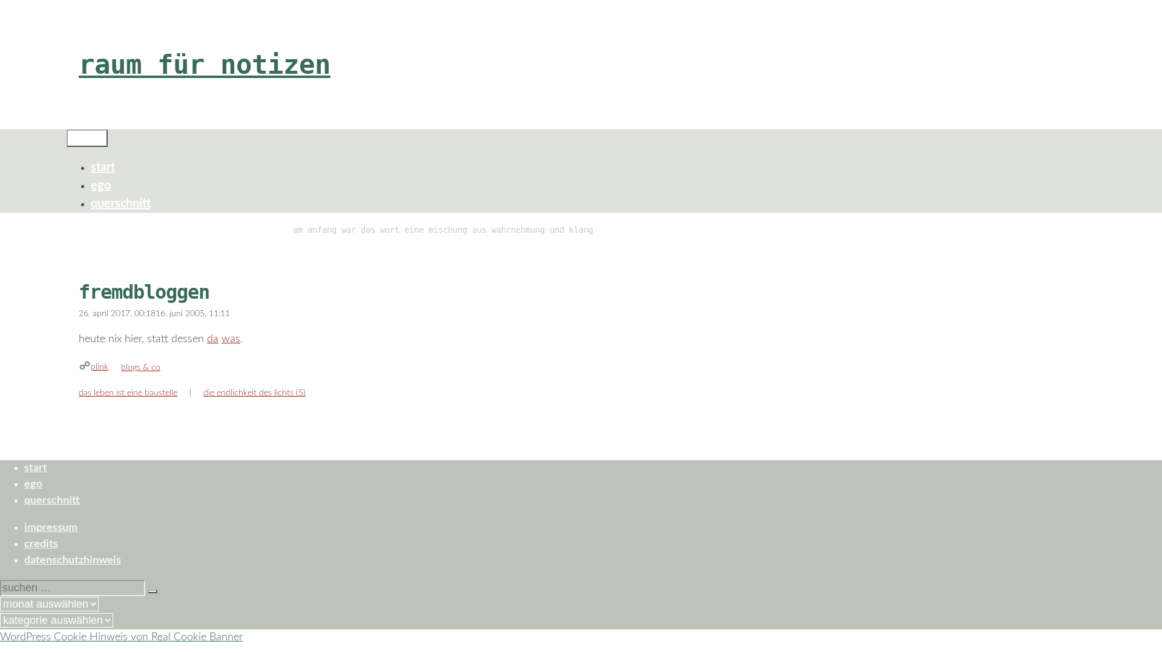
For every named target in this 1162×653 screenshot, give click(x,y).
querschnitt (121, 204)
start (103, 167)
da (212, 339)
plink (99, 367)
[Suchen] (152, 591)
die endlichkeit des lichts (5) (254, 393)
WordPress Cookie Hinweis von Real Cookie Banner (121, 637)
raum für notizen (204, 64)
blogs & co (140, 367)
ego (101, 186)
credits (41, 544)
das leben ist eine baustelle (128, 393)
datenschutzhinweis (72, 560)
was (231, 339)
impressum (50, 527)
